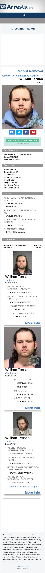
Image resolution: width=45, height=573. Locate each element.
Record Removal (29, 71)
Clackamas (11, 373)
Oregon (6, 75)
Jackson (9, 280)
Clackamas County (27, 75)
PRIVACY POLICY (23, 566)
